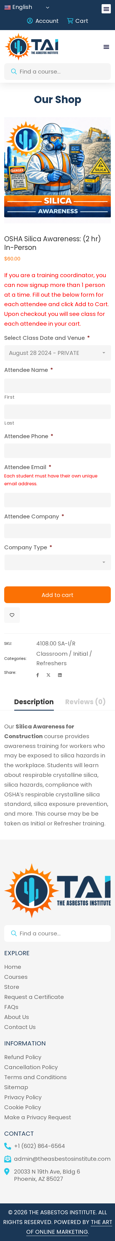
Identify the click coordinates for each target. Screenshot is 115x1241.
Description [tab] (34, 701)
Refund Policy (22, 1057)
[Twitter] (48, 675)
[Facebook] (37, 675)
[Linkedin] (60, 675)
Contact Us (20, 1027)
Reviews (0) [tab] (85, 701)
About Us (16, 1017)
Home (12, 967)
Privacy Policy (23, 1097)
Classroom (52, 654)
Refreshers (51, 663)
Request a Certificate (34, 997)
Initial (80, 654)
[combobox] (57, 71)
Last (9, 423)
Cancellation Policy (31, 1067)
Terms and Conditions (35, 1077)
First (9, 397)
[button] (106, 8)
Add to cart (57, 595)
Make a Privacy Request (37, 1117)
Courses (16, 977)
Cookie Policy (22, 1107)
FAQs (11, 1007)
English (21, 7)
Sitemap (16, 1087)
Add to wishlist (12, 615)
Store (11, 987)
